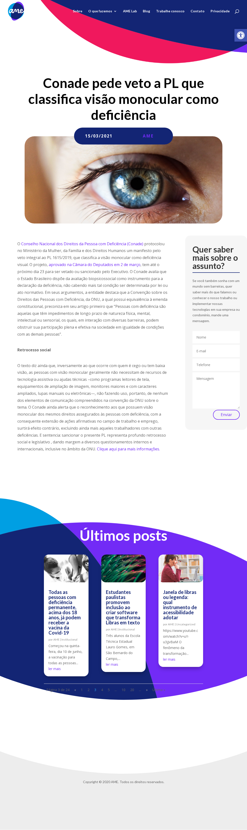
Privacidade (220, 11)
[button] (240, 35)
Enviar (226, 414)
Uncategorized (185, 624)
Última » (158, 689)
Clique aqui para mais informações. (128, 449)
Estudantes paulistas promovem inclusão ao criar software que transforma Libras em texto (123, 607)
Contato (198, 11)
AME (148, 136)
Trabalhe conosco (170, 11)
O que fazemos (100, 11)
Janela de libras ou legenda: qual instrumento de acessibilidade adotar (180, 604)
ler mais (54, 668)
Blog (146, 11)
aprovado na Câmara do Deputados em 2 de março (94, 264)
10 (123, 689)
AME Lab (130, 11)
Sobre (77, 11)
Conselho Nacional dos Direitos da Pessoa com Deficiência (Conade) (82, 243)
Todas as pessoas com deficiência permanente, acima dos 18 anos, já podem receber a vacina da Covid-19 (64, 612)
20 (132, 689)
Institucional (69, 639)
